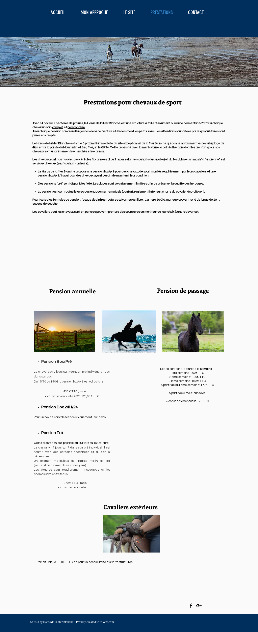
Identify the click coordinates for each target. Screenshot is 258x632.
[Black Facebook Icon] (191, 605)
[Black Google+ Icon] (199, 605)
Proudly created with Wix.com (95, 622)
